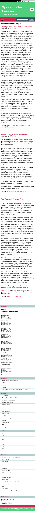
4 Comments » (17, 296)
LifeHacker (4, 468)
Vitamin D (4, 385)
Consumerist (5, 461)
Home (2, 19)
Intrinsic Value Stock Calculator (9, 463)
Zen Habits (4, 493)
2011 (3, 442)
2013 (3, 437)
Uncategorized (5, 427)
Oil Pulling (4, 382)
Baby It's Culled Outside (7, 402)
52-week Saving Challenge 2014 (9, 397)
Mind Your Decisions (6, 477)
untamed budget (5, 422)
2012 (3, 439)
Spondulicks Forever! (17, 508)
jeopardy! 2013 (5, 413)
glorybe (3, 409)
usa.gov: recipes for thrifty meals (9, 490)
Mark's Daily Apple (6, 470)
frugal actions (5, 406)
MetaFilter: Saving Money (8, 475)
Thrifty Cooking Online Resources (10, 380)
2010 (3, 444)
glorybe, (9, 125)
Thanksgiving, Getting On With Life (14, 135)
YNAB (3, 424)
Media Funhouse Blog (7, 472)
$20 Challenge (5, 395)
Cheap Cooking (5, 459)
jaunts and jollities (6, 411)
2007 (3, 448)
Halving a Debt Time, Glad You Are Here (16, 27)
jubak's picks (5, 466)
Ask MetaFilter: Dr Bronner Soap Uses (11, 457)
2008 (3, 446)
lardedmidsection (6, 415)
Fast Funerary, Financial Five (12, 199)
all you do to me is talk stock (8, 400)
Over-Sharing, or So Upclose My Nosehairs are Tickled (15, 389)
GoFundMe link (5, 290)
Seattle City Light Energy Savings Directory (12, 481)
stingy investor (5, 488)
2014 (3, 435)
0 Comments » (10, 127)
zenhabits (4, 387)
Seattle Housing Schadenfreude (9, 484)
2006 (3, 451)
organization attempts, (18, 125)
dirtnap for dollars (6, 404)
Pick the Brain (5, 479)
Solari (3, 486)
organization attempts (7, 418)
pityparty (4, 420)
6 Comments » (21, 191)
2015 (3, 433)
